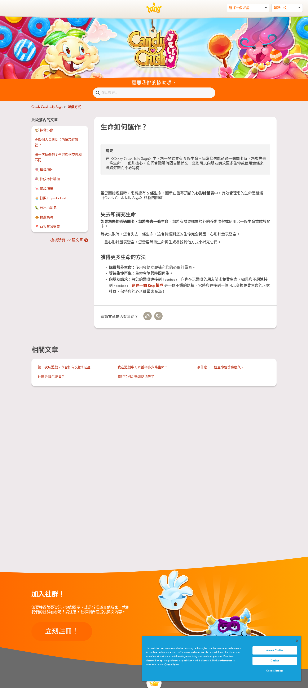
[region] (221, 658)
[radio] (147, 316)
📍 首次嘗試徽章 (47, 227)
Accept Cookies (274, 650)
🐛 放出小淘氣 (46, 208)
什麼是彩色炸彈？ (51, 377)
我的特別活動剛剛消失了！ (138, 377)
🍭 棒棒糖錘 (44, 170)
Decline (274, 660)
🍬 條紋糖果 (44, 189)
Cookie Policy (171, 664)
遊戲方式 (74, 107)
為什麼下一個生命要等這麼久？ (220, 367)
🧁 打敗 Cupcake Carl (50, 198)
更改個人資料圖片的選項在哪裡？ (56, 142)
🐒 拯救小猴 (44, 130)
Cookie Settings (274, 670)
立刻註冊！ (62, 631)
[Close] (297, 640)
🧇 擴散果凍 (44, 217)
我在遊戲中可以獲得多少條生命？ (143, 367)
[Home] (154, 7)
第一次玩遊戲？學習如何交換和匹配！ (58, 157)
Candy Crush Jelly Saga (46, 107)
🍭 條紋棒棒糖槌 (47, 179)
